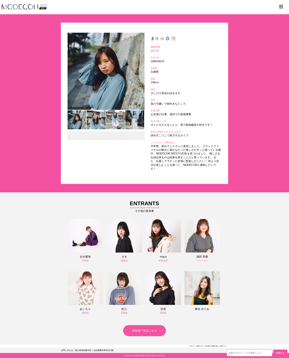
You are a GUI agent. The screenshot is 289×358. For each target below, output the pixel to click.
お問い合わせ (67, 350)
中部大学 (163, 260)
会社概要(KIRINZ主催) (103, 350)
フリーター (202, 260)
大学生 (85, 260)
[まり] (106, 108)
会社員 (155, 50)
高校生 (124, 260)
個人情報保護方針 (83, 350)
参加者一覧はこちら (144, 330)
